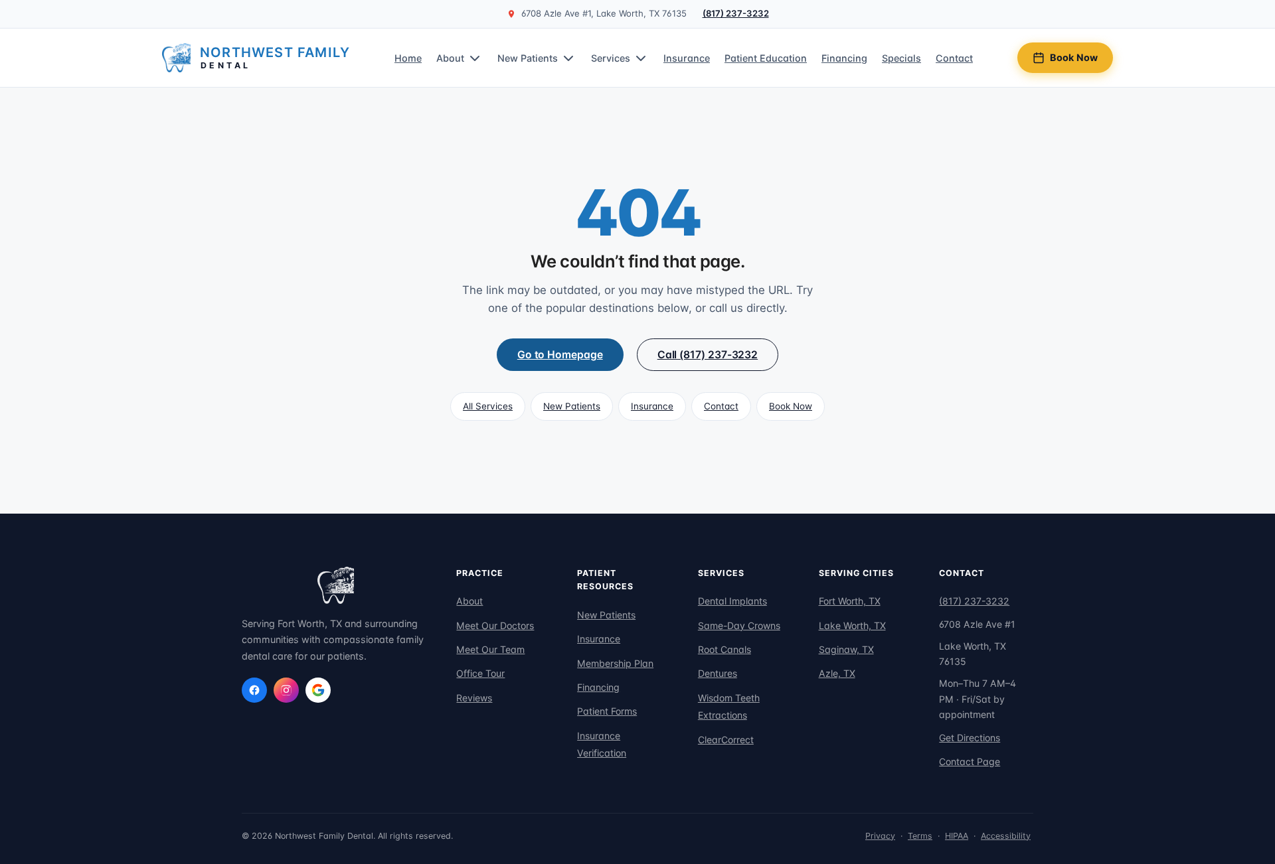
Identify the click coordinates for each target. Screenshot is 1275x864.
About (450, 58)
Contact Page (969, 761)
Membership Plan (615, 663)
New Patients (527, 58)
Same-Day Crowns (739, 625)
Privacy (880, 836)
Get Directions (969, 737)
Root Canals (724, 649)
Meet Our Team (490, 649)
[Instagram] (286, 690)
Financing (844, 58)
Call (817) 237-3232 (707, 354)
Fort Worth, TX (850, 601)
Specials (901, 58)
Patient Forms (607, 711)
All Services (488, 406)
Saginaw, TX (846, 649)
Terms (920, 836)
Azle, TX (837, 673)
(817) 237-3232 (736, 13)
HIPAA (956, 836)
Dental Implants (732, 601)
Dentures (717, 673)
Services (610, 58)
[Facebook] (254, 690)
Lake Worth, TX (852, 625)
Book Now (1074, 57)
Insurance (686, 58)
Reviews (474, 697)
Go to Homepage (560, 354)
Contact (954, 58)
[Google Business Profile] (318, 690)
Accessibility (1006, 836)
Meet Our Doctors (495, 625)
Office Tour (480, 673)
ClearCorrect (726, 739)
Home (408, 58)
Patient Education (765, 58)
